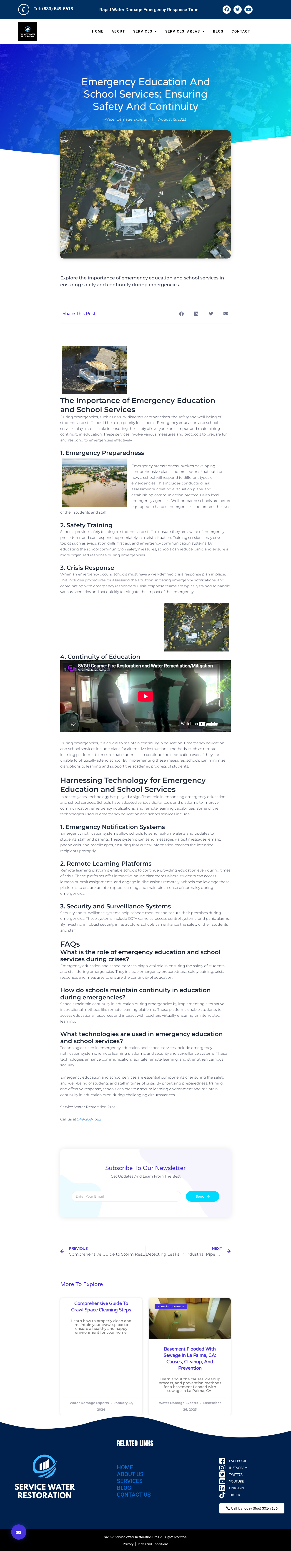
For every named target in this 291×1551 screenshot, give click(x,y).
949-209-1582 (89, 1119)
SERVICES (142, 31)
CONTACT (241, 31)
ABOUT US (130, 1474)
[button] (18, 1532)
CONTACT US (134, 1494)
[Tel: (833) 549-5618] (23, 9)
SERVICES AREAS (182, 31)
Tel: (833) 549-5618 (53, 8)
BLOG (218, 31)
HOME (97, 31)
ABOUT (118, 31)
